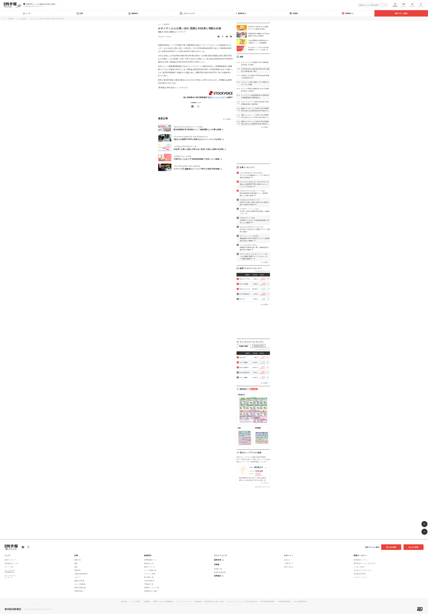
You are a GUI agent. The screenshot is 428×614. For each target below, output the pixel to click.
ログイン (420, 6)
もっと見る (227, 119)
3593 (170, 48)
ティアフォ (246, 279)
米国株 (295, 13)
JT (244, 299)
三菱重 (245, 377)
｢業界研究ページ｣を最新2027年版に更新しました (42, 4)
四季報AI (348, 13)
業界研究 (241, 13)
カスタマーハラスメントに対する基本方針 (242, 601)
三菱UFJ (246, 367)
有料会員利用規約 (284, 601)
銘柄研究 (135, 13)
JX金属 (245, 284)
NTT (244, 357)
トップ (28, 13)
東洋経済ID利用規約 (267, 601)
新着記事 (11, 19)
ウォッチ (412, 6)
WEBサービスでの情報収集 (163, 601)
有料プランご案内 (401, 13)
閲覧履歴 (395, 6)
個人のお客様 (391, 547)
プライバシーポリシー (184, 601)
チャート (403, 6)
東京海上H (246, 294)
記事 (81, 13)
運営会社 (124, 601)
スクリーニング (189, 13)
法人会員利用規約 (300, 601)
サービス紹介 (135, 601)
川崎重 (245, 362)
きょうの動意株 (21, 19)
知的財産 (198, 601)
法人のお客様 (413, 547)
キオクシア (246, 289)
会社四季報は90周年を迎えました (33, 6)
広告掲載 (147, 601)
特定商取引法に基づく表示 (214, 601)
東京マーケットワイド (217, 97)
